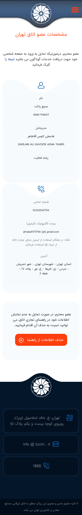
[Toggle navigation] (74, 9)
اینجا (11, 59)
